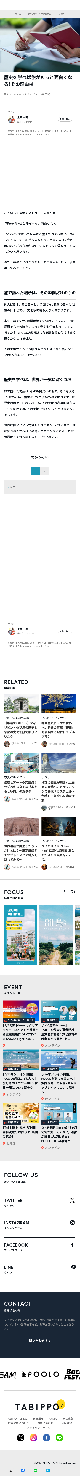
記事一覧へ (65, 119)
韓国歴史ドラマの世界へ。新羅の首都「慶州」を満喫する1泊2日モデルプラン (58, 729)
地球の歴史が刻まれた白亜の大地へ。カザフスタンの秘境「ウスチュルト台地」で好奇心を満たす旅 (58, 791)
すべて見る (69, 891)
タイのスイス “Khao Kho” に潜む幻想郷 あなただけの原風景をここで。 (57, 852)
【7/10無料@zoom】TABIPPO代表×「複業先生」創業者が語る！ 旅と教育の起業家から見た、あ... (59, 1032)
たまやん (33, 798)
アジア (45, 777)
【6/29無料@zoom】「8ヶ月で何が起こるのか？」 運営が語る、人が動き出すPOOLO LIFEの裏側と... (59, 1134)
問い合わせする (40, 1341)
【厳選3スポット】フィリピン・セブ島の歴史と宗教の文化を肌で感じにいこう (21, 729)
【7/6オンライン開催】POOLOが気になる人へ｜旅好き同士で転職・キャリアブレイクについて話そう (58, 1083)
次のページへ (40, 457)
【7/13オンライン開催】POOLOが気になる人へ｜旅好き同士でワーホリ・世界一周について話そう (20, 1081)
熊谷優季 (70, 867)
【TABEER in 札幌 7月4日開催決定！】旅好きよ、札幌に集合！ (20, 1131)
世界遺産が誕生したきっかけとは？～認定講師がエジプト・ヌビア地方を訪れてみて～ (21, 852)
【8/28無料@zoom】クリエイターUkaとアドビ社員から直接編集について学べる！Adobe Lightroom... (20, 1032)
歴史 (13, 487)
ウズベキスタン (14, 777)
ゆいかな (71, 744)
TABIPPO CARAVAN (16, 718)
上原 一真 (22, 117)
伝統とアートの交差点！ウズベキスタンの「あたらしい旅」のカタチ (21, 786)
